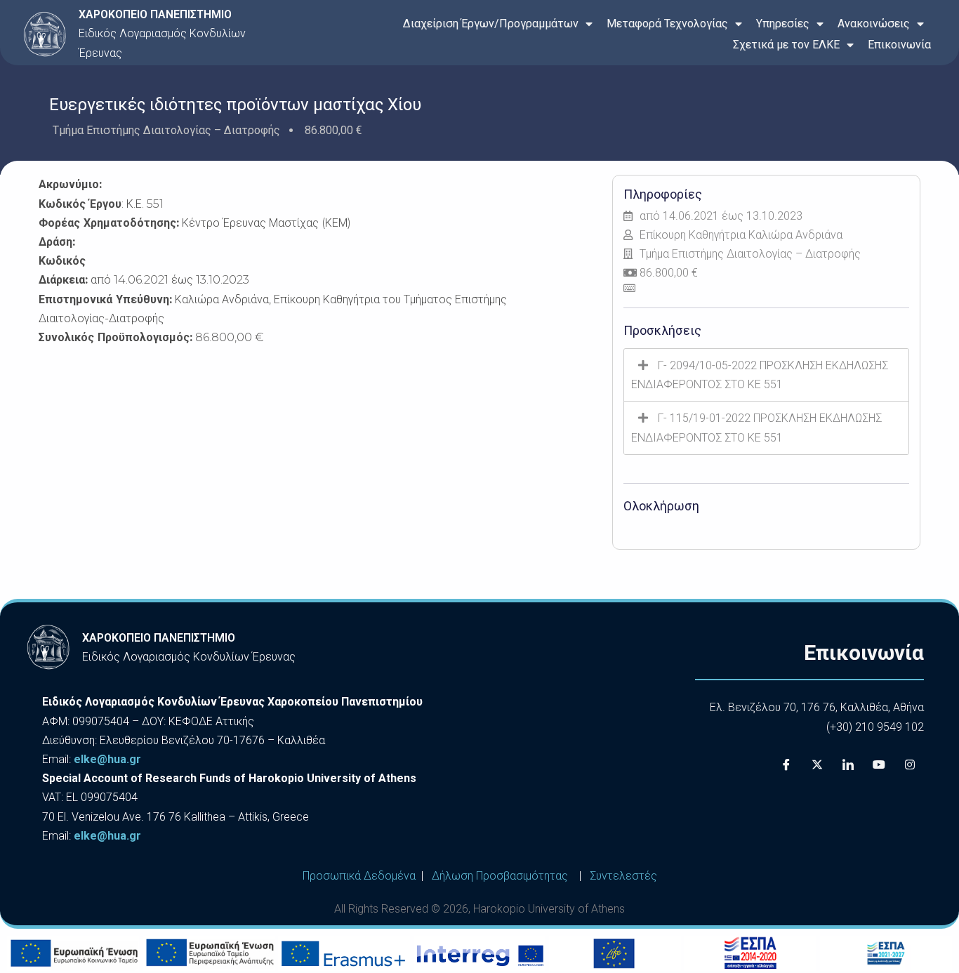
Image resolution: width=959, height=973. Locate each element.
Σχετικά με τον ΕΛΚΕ (786, 44)
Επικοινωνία (899, 44)
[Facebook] (786, 764)
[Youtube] (878, 764)
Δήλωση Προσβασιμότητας (500, 875)
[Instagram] (909, 764)
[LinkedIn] (848, 764)
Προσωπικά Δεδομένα (359, 875)
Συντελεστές (623, 875)
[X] (817, 764)
